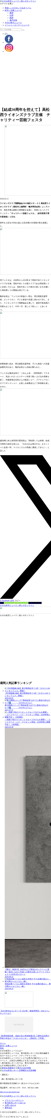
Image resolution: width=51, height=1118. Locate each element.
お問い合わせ (10, 1105)
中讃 (11, 15)
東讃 (11, 13)
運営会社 (8, 1108)
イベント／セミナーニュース (17, 25)
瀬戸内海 (13, 20)
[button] (17, 600)
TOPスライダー (35, 603)
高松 (2, 603)
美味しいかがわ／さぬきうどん (18, 8)
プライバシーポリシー (14, 1100)
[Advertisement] (25, 79)
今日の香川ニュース (13, 23)
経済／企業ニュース (13, 10)
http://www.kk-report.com (9, 1092)
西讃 (11, 18)
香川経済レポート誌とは (15, 1103)
